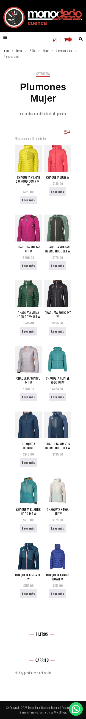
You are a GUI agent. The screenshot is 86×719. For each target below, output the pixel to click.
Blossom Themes (28, 712)
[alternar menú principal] (6, 37)
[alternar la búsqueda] (81, 39)
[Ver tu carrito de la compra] (66, 40)
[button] (76, 709)
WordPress (60, 712)
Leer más (28, 199)
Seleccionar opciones (58, 423)
